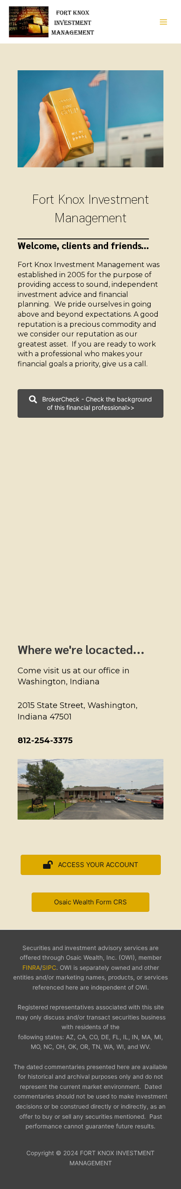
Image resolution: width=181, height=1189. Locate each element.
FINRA (31, 967)
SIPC (49, 967)
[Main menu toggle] (164, 22)
